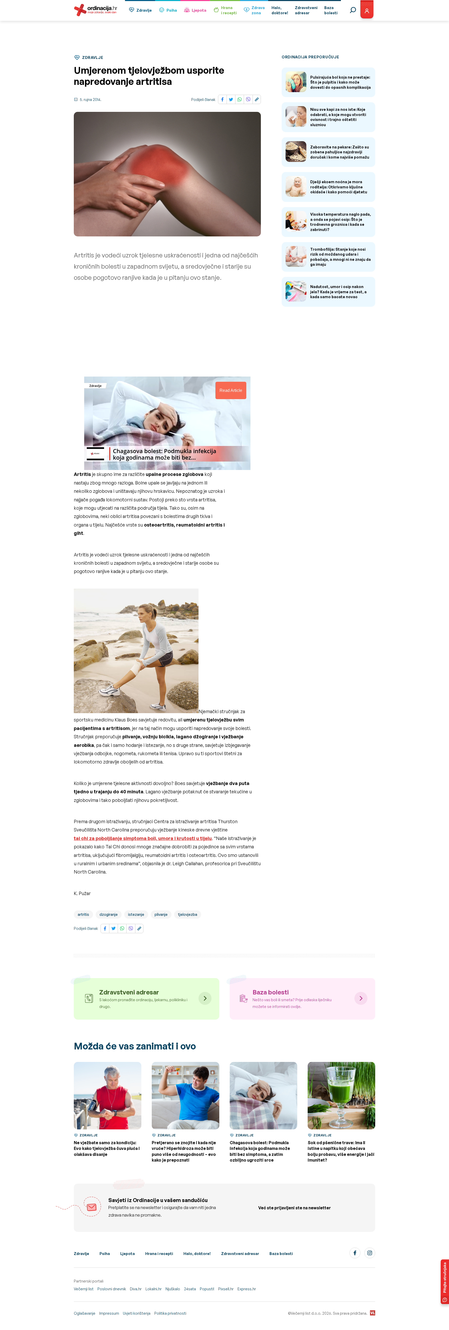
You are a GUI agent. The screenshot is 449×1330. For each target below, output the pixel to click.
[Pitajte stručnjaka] (445, 1281)
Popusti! (207, 1289)
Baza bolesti (281, 1253)
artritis (83, 914)
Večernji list (84, 1289)
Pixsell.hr (226, 1289)
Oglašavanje (84, 1313)
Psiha (172, 10)
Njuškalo (173, 1289)
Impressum (109, 1313)
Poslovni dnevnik (111, 1289)
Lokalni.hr (154, 1289)
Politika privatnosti (170, 1313)
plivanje (161, 914)
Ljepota (199, 10)
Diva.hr (136, 1289)
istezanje (136, 914)
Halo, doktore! (197, 1253)
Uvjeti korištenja (136, 1313)
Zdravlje (144, 10)
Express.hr (246, 1289)
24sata (190, 1289)
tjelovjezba (187, 914)
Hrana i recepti (159, 1253)
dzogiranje (109, 914)
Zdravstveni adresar (240, 1253)
